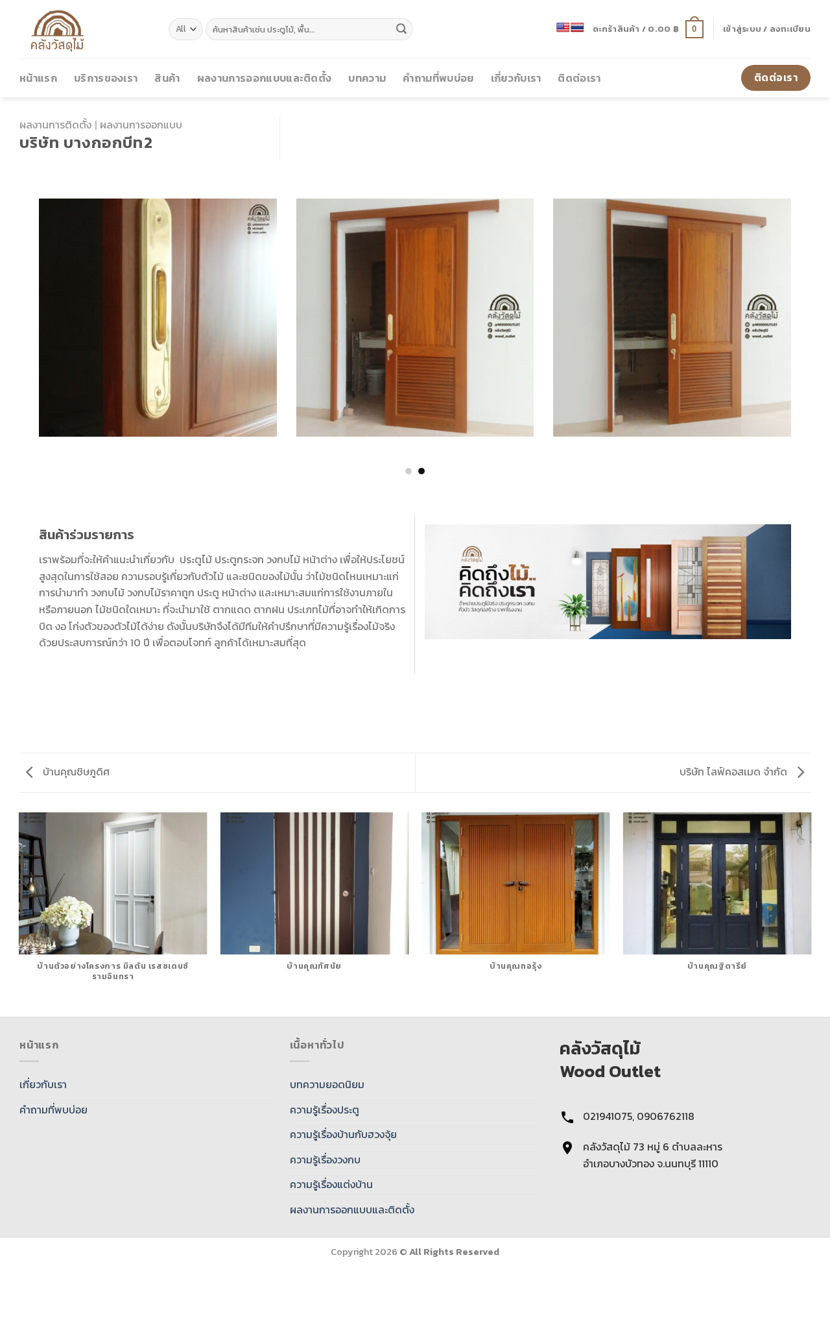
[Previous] (22, 298)
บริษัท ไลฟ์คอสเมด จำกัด (735, 771)
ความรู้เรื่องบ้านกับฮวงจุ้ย (343, 1134)
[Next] (808, 298)
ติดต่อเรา (579, 78)
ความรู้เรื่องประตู (324, 1109)
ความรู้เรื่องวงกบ (325, 1159)
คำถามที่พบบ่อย (438, 78)
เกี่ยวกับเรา (516, 78)
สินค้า (167, 78)
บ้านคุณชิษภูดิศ (75, 771)
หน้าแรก (38, 78)
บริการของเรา (106, 78)
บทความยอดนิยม (327, 1084)
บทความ (367, 78)
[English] (562, 27)
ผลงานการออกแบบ (141, 124)
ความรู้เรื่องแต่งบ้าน (331, 1184)
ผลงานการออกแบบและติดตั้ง (264, 78)
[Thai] (577, 27)
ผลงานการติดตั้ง (55, 124)
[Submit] (401, 29)
